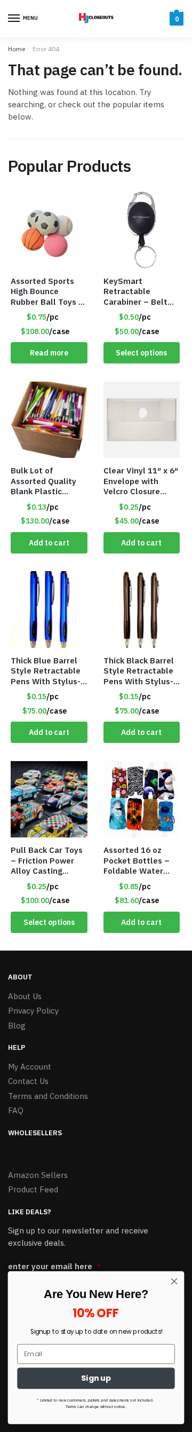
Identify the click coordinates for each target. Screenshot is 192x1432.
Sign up (96, 1378)
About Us (25, 996)
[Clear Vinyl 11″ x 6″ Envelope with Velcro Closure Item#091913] (141, 420)
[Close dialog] (174, 1281)
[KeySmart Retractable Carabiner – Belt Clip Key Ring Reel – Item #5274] (141, 230)
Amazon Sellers (38, 1175)
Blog (17, 1025)
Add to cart (49, 543)
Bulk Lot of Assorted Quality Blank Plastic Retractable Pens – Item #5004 (48, 481)
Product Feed (33, 1189)
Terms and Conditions (48, 1096)
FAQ (15, 1110)
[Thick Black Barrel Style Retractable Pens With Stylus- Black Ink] (141, 609)
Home (16, 49)
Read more (49, 353)
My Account (29, 1067)
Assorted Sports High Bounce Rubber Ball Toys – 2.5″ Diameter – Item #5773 (47, 291)
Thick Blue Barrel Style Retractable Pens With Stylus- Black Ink (46, 671)
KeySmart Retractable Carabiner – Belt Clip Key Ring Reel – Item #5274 (138, 291)
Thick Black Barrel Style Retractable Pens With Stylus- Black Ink (138, 671)
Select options (141, 353)
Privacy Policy (33, 1011)
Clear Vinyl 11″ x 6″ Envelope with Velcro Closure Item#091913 (140, 481)
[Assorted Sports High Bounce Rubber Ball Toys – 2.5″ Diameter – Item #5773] (49, 230)
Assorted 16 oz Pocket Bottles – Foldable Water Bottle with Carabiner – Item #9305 (137, 860)
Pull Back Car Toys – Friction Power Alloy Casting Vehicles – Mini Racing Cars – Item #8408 (48, 860)
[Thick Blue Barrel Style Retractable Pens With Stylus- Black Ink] (49, 609)
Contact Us (28, 1081)
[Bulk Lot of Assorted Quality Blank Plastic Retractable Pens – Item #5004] (49, 420)
